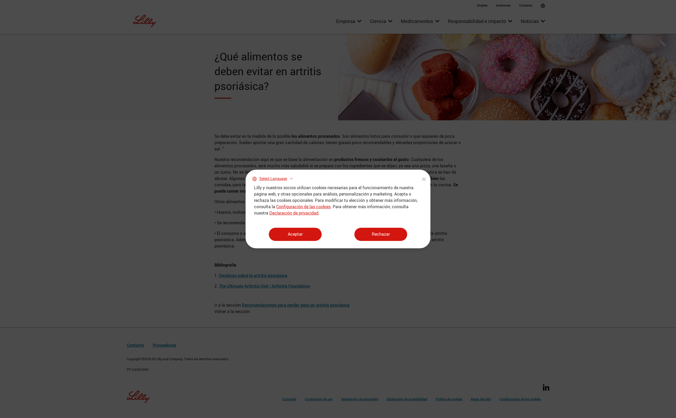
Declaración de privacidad (293, 213)
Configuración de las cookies (303, 207)
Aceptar (295, 234)
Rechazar (381, 234)
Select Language (273, 178)
